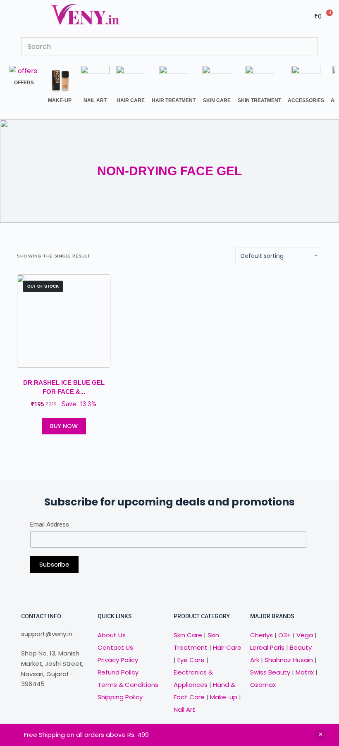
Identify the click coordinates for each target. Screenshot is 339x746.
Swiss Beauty (270, 672)
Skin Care (188, 635)
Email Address (49, 524)
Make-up (223, 697)
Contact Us (115, 647)
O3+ (284, 635)
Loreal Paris (267, 647)
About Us (112, 635)
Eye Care (190, 659)
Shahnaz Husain (289, 659)
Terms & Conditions (128, 684)
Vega (304, 635)
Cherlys (261, 635)
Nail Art (184, 709)
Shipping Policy (120, 697)
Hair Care (227, 647)
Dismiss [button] (320, 735)
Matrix (305, 672)
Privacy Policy (118, 659)
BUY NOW (64, 426)
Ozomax (263, 684)
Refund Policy (118, 672)
